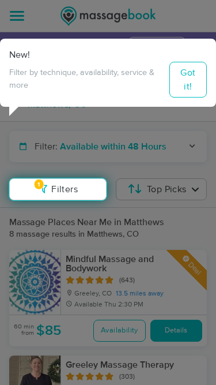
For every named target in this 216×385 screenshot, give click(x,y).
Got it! (187, 79)
